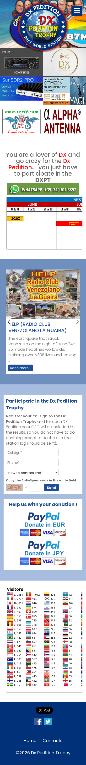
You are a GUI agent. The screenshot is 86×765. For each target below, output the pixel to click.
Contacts (53, 740)
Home (30, 740)
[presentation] (8, 321)
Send (51, 487)
